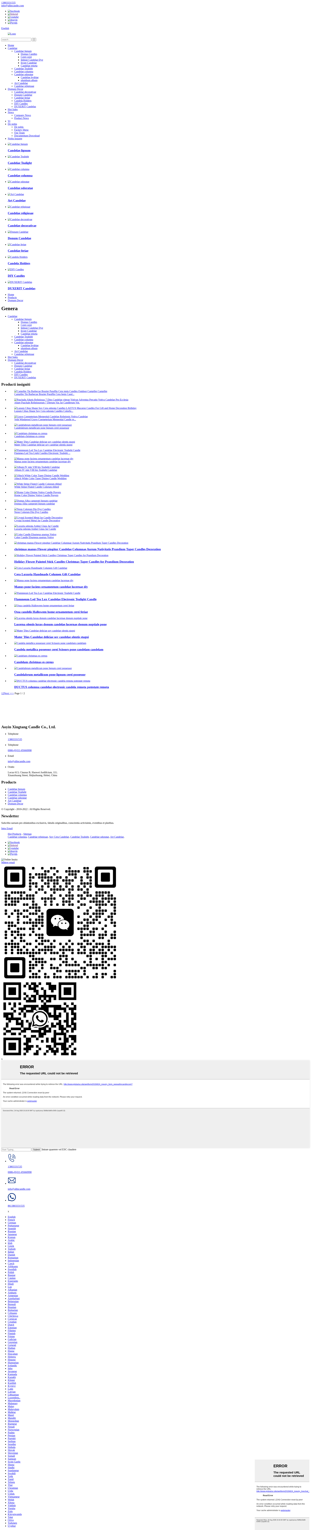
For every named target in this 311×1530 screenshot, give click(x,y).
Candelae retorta (29, 65)
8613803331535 (16, 1205)
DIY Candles (21, 103)
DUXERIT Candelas (25, 106)
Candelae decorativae (25, 92)
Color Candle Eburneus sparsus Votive (34, 537)
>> (12, 693)
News (11, 112)
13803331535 (15, 739)
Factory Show (21, 129)
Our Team (19, 132)
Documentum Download (27, 135)
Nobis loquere (15, 138)
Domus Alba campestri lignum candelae (34, 503)
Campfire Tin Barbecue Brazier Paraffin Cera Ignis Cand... (44, 394)
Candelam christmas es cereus (29, 436)
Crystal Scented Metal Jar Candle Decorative (37, 520)
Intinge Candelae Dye (32, 59)
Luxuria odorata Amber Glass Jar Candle (35, 529)
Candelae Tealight (23, 68)
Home (11, 45)
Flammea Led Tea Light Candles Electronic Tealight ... (42, 453)
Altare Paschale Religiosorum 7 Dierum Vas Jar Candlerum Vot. (47, 402)
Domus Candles (29, 54)
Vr (9, 121)
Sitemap (27, 834)
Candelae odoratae (23, 74)
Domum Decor (15, 89)
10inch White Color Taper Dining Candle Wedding (40, 478)
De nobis (12, 124)
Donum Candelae (23, 94)
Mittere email (8, 862)
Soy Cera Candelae (59, 836)
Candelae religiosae (24, 86)
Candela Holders (22, 100)
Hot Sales (13, 109)
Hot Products (14, 834)
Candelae (12, 48)
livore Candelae (29, 62)
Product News (21, 118)
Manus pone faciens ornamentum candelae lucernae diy (42, 461)
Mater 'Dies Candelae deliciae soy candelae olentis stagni (43, 444)
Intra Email (7, 828)
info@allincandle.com (19, 761)
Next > (7, 693)
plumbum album (29, 80)
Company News (22, 115)
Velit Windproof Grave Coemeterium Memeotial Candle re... (45, 419)
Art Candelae (21, 83)
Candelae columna (23, 71)
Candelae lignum (23, 51)
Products (12, 297)
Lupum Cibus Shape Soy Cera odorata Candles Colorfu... (43, 411)
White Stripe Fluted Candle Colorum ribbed (36, 486)
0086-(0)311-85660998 (20, 750)
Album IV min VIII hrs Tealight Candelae (35, 470)
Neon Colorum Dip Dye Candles (31, 512)
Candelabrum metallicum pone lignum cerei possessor (41, 427)
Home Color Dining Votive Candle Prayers (36, 495)
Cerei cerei (26, 57)
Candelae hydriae (30, 77)
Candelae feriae (22, 97)
